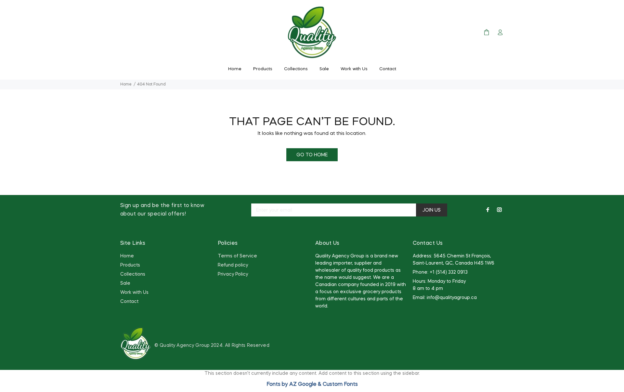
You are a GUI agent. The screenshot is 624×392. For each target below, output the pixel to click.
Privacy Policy (233, 274)
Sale (125, 283)
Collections (132, 274)
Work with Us (134, 292)
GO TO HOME (312, 155)
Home (126, 84)
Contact (129, 301)
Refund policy (233, 265)
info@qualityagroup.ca (452, 297)
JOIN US (431, 210)
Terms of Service (237, 256)
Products (130, 265)
